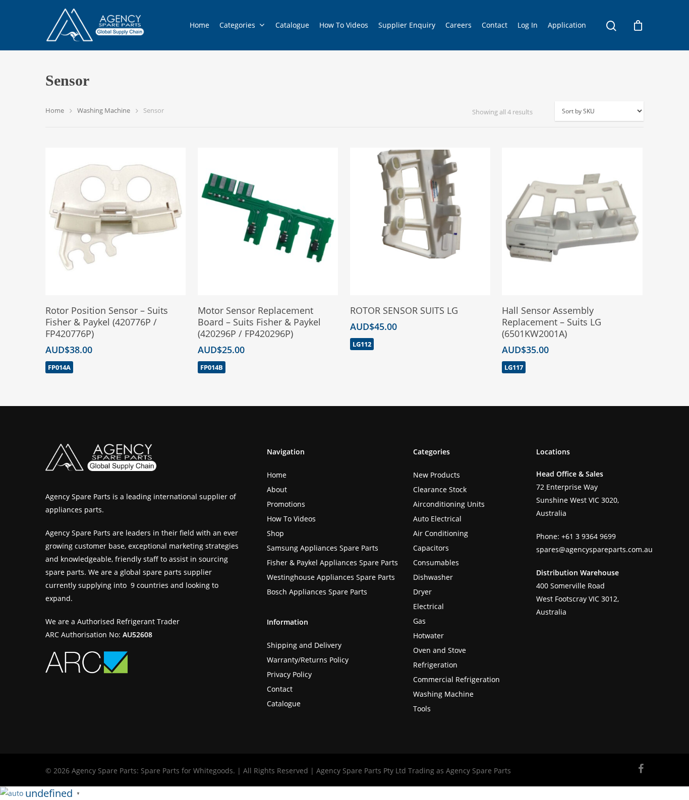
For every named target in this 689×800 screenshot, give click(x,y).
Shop (275, 533)
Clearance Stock (440, 489)
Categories (237, 25)
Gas (419, 621)
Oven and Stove (439, 650)
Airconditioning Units (449, 504)
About (277, 489)
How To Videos (343, 25)
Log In (528, 25)
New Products (436, 475)
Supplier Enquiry (406, 25)
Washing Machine (103, 110)
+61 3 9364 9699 (588, 536)
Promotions (286, 504)
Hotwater (428, 635)
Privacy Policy (289, 674)
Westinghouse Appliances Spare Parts (331, 577)
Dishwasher (433, 577)
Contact (494, 25)
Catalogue (292, 25)
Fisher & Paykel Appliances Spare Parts (332, 562)
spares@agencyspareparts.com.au (594, 549)
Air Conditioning (440, 533)
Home (199, 25)
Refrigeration (435, 665)
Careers (458, 25)
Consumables (436, 562)
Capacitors (431, 548)
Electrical (428, 606)
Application (567, 25)
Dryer (422, 591)
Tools (422, 708)
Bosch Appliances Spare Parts (317, 591)
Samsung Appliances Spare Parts (322, 548)
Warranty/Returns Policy (308, 659)
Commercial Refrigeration (456, 679)
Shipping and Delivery (304, 645)
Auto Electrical (437, 518)
